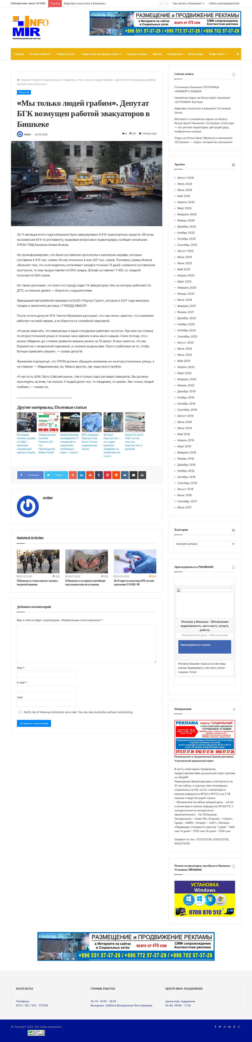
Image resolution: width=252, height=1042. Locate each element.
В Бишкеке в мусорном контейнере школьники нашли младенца (85, 582)
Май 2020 (183, 360)
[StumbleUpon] (90, 475)
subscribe (100, 712)
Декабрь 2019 (186, 391)
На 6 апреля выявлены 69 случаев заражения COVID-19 (134, 582)
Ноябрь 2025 (186, 232)
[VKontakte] (125, 475)
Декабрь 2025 (186, 226)
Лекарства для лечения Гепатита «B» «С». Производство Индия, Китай (47, 443)
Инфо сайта (216, 54)
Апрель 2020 (186, 367)
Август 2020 (185, 342)
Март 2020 (184, 373)
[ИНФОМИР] (30, 27)
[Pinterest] (107, 475)
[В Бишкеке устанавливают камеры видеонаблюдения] (38, 562)
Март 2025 (184, 281)
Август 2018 (185, 489)
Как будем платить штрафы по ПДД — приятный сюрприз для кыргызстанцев (26, 443)
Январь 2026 (186, 220)
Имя (20, 667)
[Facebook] (215, 1026)
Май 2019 (183, 434)
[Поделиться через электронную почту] (133, 475)
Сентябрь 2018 (187, 483)
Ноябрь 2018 (185, 470)
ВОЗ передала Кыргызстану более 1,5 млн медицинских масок (90, 441)
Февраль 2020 (186, 379)
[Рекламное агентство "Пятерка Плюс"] (126, 946)
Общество (69, 79)
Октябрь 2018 (186, 476)
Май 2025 (183, 269)
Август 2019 (185, 415)
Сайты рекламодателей (224, 3)
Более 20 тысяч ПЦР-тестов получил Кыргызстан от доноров (134, 441)
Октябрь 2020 (186, 330)
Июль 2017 (184, 507)
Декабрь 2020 (186, 318)
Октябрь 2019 (186, 403)
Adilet (27, 134)
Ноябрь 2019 (185, 397)
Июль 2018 (184, 495)
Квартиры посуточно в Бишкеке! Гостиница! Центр (96, 3)
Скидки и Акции (137, 54)
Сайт (20, 697)
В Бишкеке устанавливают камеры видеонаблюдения (37, 582)
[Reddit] (116, 475)
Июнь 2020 (184, 354)
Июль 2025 (184, 257)
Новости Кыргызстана (46, 79)
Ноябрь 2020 (186, 324)
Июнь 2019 (184, 428)
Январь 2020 (186, 385)
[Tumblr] (99, 475)
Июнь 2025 (184, 263)
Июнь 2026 (184, 189)
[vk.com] (229, 1026)
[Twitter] (220, 1026)
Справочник (175, 54)
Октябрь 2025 (186, 238)
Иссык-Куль (196, 54)
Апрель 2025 (185, 275)
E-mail (22, 682)
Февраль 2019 (186, 452)
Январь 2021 (185, 312)
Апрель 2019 (185, 440)
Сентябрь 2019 (187, 409)
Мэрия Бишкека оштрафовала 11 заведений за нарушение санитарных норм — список (69, 443)
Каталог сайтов (39, 54)
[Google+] (73, 475)
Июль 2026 (184, 183)
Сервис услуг (65, 54)
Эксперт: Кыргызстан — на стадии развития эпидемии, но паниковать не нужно (112, 445)
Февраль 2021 (186, 305)
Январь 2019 (185, 458)
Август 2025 (185, 251)
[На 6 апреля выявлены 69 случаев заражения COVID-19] (135, 562)
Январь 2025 (185, 293)
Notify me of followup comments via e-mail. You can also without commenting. (78, 712)
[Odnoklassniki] (234, 1026)
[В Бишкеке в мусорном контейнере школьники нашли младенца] (86, 562)
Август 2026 (185, 177)
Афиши (157, 54)
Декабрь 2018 (186, 464)
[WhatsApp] (238, 1026)
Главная (19, 54)
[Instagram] (224, 1026)
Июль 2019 (184, 421)
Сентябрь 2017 (187, 501)
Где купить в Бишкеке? (187, 3)
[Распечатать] (142, 475)
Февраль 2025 (186, 287)
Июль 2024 (184, 299)
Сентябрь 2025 (187, 244)
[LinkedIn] (81, 475)
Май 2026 (183, 196)
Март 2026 (184, 208)
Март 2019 (184, 446)
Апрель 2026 (186, 202)
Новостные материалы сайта (100, 54)
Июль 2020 (184, 348)
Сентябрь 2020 (187, 336)
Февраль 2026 (186, 214)
